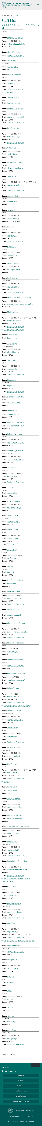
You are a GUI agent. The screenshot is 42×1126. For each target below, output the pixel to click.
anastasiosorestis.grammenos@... (20, 304)
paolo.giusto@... (13, 287)
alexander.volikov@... (15, 912)
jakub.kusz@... (12, 476)
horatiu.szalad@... (14, 850)
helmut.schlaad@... (14, 697)
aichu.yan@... (12, 1022)
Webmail (21, 1080)
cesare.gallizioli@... (14, 270)
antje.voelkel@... (13, 932)
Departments (8, 1071)
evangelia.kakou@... (14, 403)
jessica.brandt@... (13, 185)
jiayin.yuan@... (12, 1039)
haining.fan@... (12, 255)
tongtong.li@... (12, 493)
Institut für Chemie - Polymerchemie (16, 706)
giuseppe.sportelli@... (15, 807)
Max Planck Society (21, 1091)
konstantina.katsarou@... (16, 426)
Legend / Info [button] (8, 1055)
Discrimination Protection (21, 1101)
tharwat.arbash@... (14, 103)
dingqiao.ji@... (12, 386)
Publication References (15, 89)
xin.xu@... (10, 999)
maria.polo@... (12, 652)
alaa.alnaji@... (12, 67)
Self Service (21, 1086)
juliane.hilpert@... (13, 352)
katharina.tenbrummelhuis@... (18, 870)
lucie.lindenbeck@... (14, 508)
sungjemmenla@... (14, 833)
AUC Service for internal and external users (19, 941)
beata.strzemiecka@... (15, 819)
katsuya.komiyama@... (15, 443)
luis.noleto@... (12, 584)
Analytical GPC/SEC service (13, 330)
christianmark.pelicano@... (17, 632)
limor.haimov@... (13, 338)
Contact (6, 1068)
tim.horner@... (12, 369)
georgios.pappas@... (15, 615)
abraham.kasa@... (14, 414)
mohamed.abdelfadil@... (16, 44)
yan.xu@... (11, 1011)
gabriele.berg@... (13, 154)
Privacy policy (14, 1117)
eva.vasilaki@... (13, 895)
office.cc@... (11, 83)
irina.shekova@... (13, 773)
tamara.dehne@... (13, 219)
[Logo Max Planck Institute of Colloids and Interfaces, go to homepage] (17, 5)
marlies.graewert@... (14, 321)
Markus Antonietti (10, 92)
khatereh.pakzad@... (14, 598)
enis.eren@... (12, 235)
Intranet (21, 1075)
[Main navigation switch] (38, 5)
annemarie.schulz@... (15, 720)
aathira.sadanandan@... (16, 665)
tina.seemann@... (13, 736)
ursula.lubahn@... (13, 538)
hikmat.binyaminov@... (15, 168)
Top (37, 1065)
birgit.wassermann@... (15, 952)
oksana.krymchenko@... (16, 459)
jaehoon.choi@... (13, 202)
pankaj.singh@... (13, 790)
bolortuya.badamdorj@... (16, 117)
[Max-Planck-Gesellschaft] (12, 1110)
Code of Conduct (21, 1096)
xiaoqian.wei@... (13, 968)
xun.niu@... (11, 572)
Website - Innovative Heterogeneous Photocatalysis (16, 879)
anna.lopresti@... (13, 522)
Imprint (30, 1117)
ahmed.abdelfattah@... (15, 56)
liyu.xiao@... (11, 982)
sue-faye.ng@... (13, 558)
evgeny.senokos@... (14, 756)
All (3, 28)
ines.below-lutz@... (14, 137)
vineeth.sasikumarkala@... (17, 680)
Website (12, 544)
